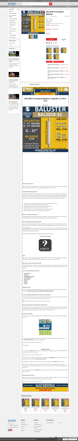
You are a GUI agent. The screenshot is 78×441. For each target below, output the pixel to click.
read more (10, 68)
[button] (63, 39)
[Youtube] (69, 6)
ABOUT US (10, 6)
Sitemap (22, 430)
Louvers (25, 283)
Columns (25, 280)
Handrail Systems (12, 20)
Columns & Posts (12, 24)
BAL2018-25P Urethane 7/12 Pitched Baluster (56, 77)
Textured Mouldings (12, 35)
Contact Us (25, 6)
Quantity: (48, 33)
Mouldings (11, 11)
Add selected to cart (59, 61)
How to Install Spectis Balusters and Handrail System (14, 60)
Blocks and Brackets (12, 13)
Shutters (10, 26)
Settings (59, 439)
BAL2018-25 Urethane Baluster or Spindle (55, 70)
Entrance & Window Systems (12, 16)
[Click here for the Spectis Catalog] (45, 327)
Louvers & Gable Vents (13, 18)
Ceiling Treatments (12, 22)
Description (24, 84)
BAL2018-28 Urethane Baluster (53, 67)
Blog (30, 6)
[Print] (51, 43)
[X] (54, 43)
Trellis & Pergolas (12, 37)
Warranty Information (34, 84)
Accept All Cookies (72, 439)
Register (63, 4)
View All (10, 45)
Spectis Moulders (12, 42)
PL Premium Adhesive (34, 257)
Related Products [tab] (26, 395)
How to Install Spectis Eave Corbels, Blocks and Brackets (13, 81)
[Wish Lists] (58, 4)
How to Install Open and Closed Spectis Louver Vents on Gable (14, 103)
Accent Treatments (12, 28)
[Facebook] (67, 6)
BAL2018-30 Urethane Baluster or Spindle (55, 74)
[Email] (49, 43)
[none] (33, 22)
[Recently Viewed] (54, 4)
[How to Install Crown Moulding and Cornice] (45, 245)
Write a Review (66, 16)
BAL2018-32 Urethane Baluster (53, 64)
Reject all (65, 439)
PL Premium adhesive (48, 225)
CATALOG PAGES (18, 6)
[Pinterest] (56, 43)
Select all (49, 61)
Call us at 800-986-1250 (14, 427)
